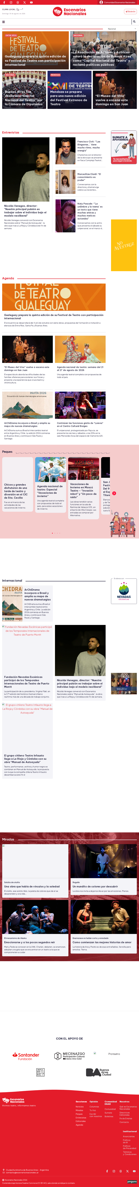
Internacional (12, 580)
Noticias (80, 1106)
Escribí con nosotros (96, 1115)
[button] (114, 493)
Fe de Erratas (126, 1118)
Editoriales (81, 1121)
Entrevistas (10, 132)
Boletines (109, 1116)
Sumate (108, 1113)
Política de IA (126, 1141)
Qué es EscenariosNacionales (128, 1107)
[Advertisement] (71, 121)
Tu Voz (93, 1110)
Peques (7, 452)
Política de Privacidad (129, 1147)
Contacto (124, 1122)
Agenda (8, 278)
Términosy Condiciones (129, 1153)
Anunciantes (129, 1136)
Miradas (8, 839)
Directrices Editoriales (125, 1113)
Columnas (94, 1106)
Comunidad (110, 1109)
